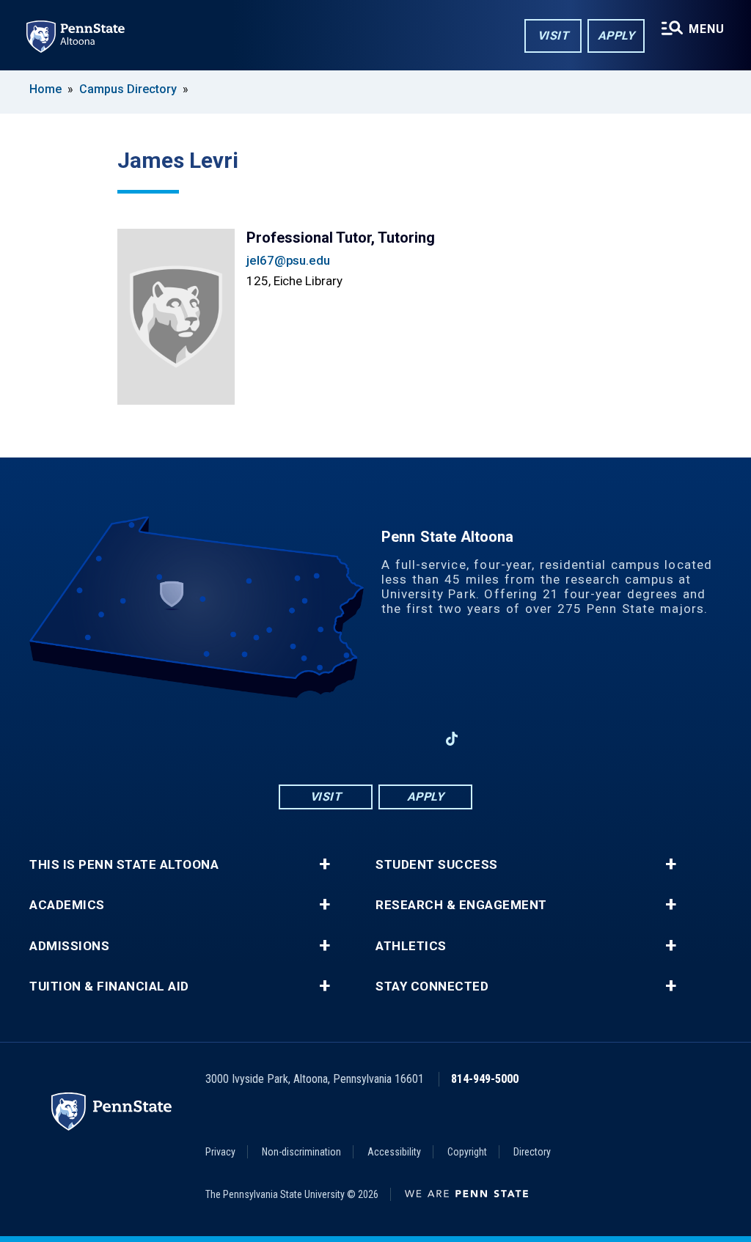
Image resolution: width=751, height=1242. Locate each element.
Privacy (220, 1152)
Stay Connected (432, 986)
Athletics (411, 946)
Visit (553, 36)
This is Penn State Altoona (124, 865)
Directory (532, 1152)
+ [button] (324, 864)
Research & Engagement (461, 905)
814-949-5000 (485, 1079)
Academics (67, 905)
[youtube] (375, 739)
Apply (616, 36)
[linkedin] (413, 739)
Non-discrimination (301, 1152)
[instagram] (337, 739)
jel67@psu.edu (288, 260)
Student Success (437, 865)
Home (45, 89)
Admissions (69, 946)
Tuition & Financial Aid (109, 986)
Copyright (467, 1152)
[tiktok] (452, 739)
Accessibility (394, 1152)
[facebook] (299, 739)
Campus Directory (128, 89)
